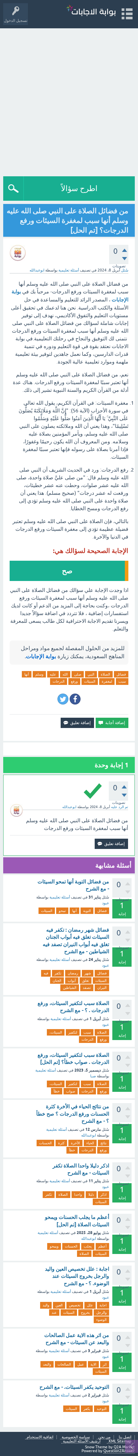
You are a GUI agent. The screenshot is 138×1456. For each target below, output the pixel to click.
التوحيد (102, 1409)
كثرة (61, 1143)
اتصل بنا (125, 1437)
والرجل (101, 1312)
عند (54, 1312)
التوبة (87, 911)
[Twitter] (62, 699)
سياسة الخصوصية (76, 1437)
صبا (93, 1076)
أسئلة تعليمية (68, 270)
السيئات (89, 681)
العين (59, 1305)
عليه (53, 674)
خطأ (57, 1091)
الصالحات (64, 1364)
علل (90, 1305)
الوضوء (101, 1320)
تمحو (62, 911)
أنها (26, 674)
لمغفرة (107, 681)
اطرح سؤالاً (79, 188)
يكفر (86, 1409)
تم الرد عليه (119, 807)
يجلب (88, 1246)
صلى (77, 674)
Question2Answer (119, 1451)
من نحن (104, 1437)
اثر (105, 1364)
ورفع (74, 681)
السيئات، (55, 1032)
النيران (102, 988)
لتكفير (72, 1032)
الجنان (57, 980)
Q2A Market (124, 1447)
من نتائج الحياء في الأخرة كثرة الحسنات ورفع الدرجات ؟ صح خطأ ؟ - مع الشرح (72, 1113)
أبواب (72, 980)
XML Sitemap (119, 1441)
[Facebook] (75, 699)
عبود (105, 903)
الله (65, 674)
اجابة (103, 1305)
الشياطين (69, 988)
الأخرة (75, 1143)
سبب (122, 681)
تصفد (87, 988)
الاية (93, 1364)
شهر (87, 973)
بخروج (85, 1312)
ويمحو (54, 1246)
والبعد (47, 1364)
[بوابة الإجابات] (90, 11)
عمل (80, 1364)
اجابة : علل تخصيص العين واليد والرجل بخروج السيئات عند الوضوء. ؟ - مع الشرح (77, 1276)
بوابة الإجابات (41, 656)
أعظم (102, 1246)
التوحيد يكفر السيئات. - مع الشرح (74, 1387)
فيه (46, 973)
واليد (46, 1305)
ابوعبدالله (88, 1135)
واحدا (78, 1194)
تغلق (85, 980)
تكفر (58, 973)
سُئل (124, 270)
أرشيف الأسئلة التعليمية (81, 1441)
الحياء (90, 1143)
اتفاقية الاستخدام (40, 1437)
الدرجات (59, 681)
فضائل (121, 674)
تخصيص (75, 1305)
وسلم (39, 674)
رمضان (73, 973)
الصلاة (105, 674)
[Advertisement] (69, 101)
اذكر (103, 1194)
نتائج (103, 1143)
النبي (91, 674)
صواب (70, 1091)
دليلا (91, 1194)
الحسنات (45, 1143)
